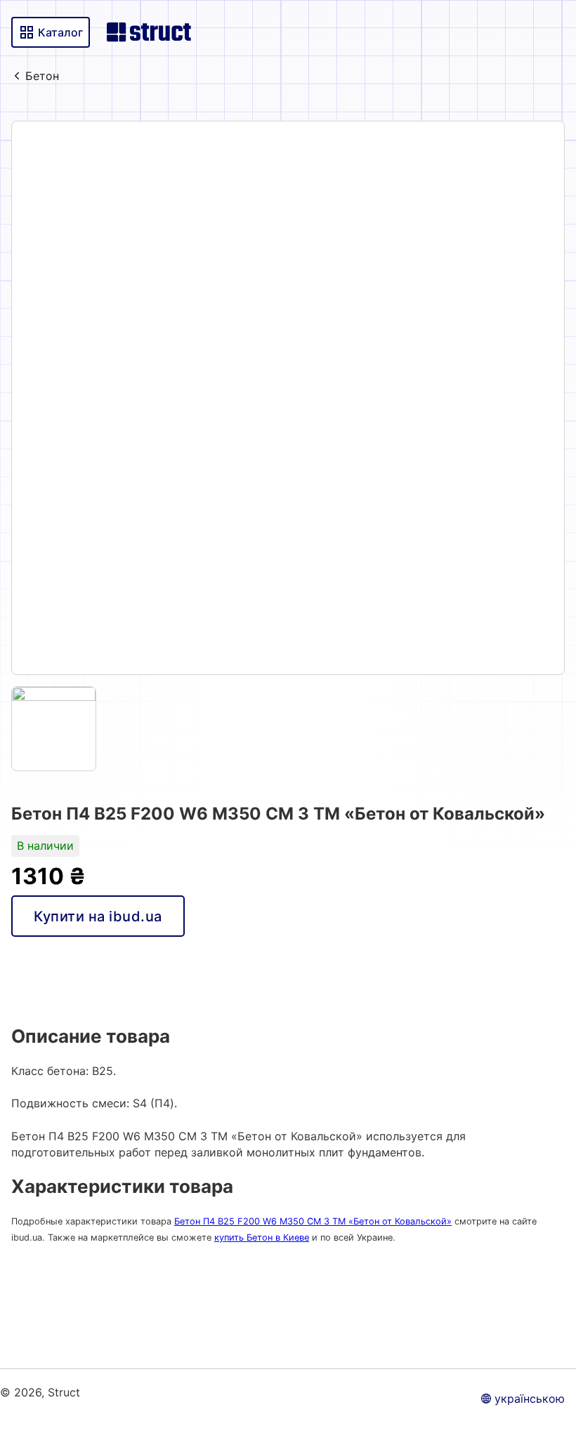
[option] (288, 398)
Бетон (42, 76)
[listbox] (288, 398)
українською (530, 1398)
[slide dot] (53, 728)
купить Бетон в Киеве (261, 1237)
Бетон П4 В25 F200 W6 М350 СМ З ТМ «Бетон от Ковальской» (313, 1221)
